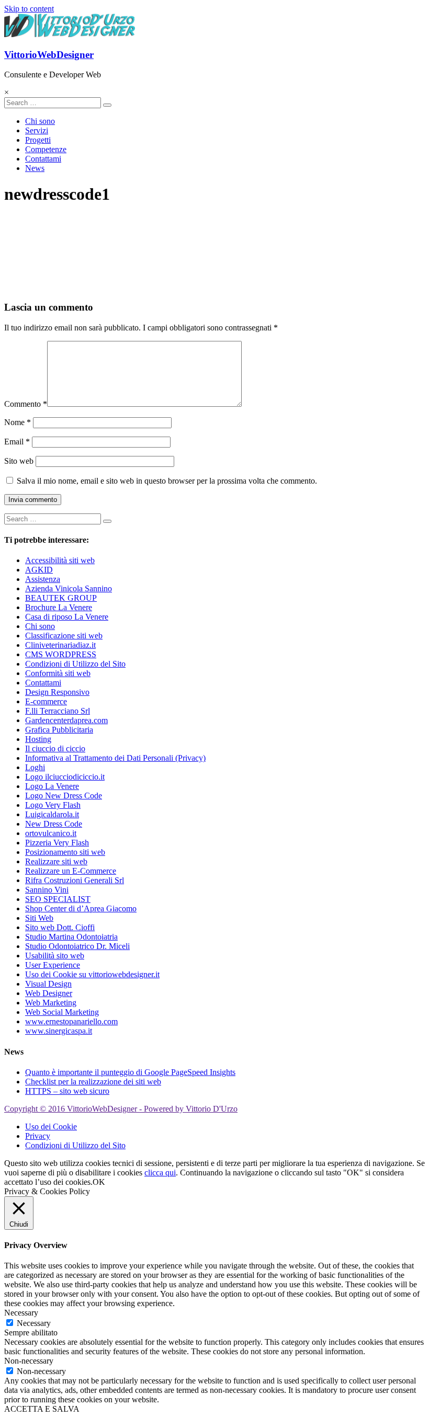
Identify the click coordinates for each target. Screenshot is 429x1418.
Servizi (36, 130)
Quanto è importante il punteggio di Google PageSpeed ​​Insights (130, 1072)
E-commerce (46, 701)
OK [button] (99, 1181)
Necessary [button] (21, 1312)
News (34, 168)
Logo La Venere (52, 786)
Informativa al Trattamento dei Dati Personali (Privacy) (115, 757)
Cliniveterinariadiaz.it (60, 645)
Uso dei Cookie (51, 1126)
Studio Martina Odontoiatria (71, 936)
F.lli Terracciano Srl (57, 710)
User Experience (52, 964)
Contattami (43, 158)
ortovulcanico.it (50, 833)
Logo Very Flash (53, 805)
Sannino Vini (47, 889)
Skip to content (29, 8)
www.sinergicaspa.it (58, 1030)
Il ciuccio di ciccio (55, 748)
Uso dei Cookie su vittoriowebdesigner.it (92, 974)
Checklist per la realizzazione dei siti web (93, 1081)
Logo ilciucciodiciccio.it (65, 776)
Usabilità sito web (54, 955)
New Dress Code (53, 823)
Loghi (35, 767)
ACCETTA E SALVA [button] (42, 1408)
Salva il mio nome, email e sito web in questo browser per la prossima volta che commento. (167, 480)
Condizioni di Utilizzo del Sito (75, 663)
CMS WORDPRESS (60, 654)
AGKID (39, 569)
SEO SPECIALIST (58, 899)
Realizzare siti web (56, 861)
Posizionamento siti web (65, 852)
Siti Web (39, 917)
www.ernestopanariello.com (71, 1021)
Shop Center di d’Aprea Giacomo (81, 908)
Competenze (45, 149)
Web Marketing (50, 1002)
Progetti (38, 139)
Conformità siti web (58, 673)
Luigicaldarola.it (52, 814)
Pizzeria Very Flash (57, 842)
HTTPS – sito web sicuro (67, 1091)
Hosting (38, 739)
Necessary (34, 1323)
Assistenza (42, 579)
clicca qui (160, 1172)
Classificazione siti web (64, 635)
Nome (17, 422)
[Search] (107, 105)
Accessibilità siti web (60, 560)
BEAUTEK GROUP (61, 597)
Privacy (37, 1135)
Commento (25, 403)
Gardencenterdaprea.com (66, 720)
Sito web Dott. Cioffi (60, 927)
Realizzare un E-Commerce (70, 870)
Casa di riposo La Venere (66, 616)
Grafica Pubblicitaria (59, 729)
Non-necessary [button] (28, 1360)
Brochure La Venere (58, 607)
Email (17, 441)
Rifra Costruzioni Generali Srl (74, 880)
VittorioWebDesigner (49, 54)
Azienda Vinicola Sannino (68, 588)
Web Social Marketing (62, 1012)
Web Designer (48, 993)
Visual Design (48, 983)
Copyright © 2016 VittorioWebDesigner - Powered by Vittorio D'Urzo (121, 1108)
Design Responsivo (57, 692)
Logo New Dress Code (63, 795)
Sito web (18, 460)
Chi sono (40, 121)
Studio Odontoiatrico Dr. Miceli (77, 946)
